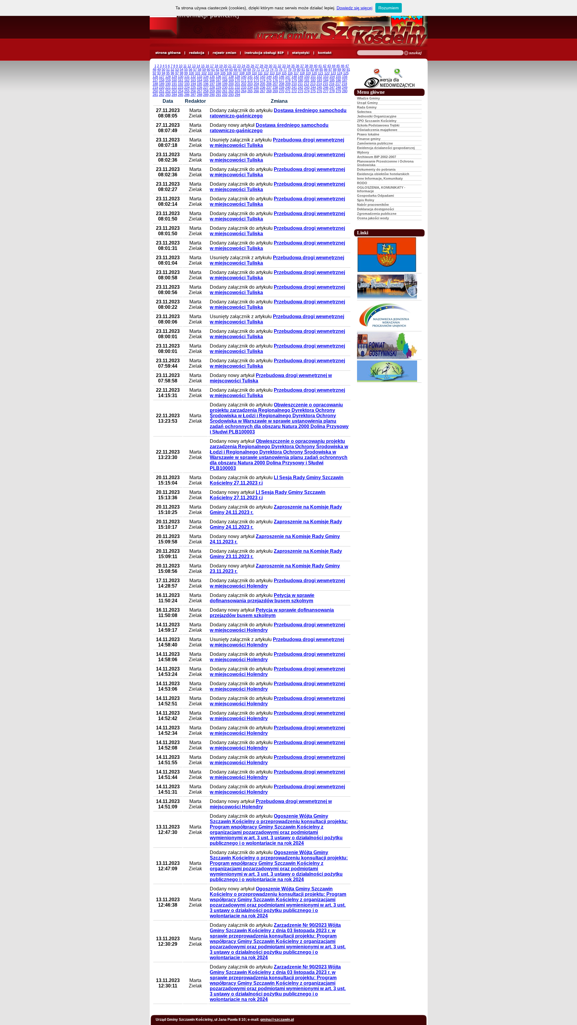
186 (338, 80)
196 (206, 84)
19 (221, 66)
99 (186, 73)
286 (187, 94)
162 (187, 80)
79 (294, 69)
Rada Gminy (367, 107)
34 (288, 66)
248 (338, 87)
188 (155, 84)
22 (234, 66)
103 (210, 73)
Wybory (363, 152)
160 (174, 80)
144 (269, 76)
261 (224, 91)
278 (332, 91)
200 (231, 84)
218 (344, 84)
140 (243, 76)
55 (186, 69)
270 (281, 91)
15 (203, 66)
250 (155, 91)
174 (262, 80)
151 (313, 76)
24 (243, 66)
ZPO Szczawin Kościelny (376, 121)
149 (300, 76)
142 (256, 76)
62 (217, 69)
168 (224, 80)
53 (177, 69)
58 (199, 69)
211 (300, 84)
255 (187, 91)
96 (172, 73)
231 (231, 87)
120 (314, 73)
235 (256, 87)
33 (284, 66)
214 (319, 84)
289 (206, 94)
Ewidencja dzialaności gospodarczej (386, 148)
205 (262, 84)
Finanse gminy (368, 139)
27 (257, 66)
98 (181, 73)
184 (325, 80)
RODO (362, 183)
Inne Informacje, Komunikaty (380, 178)
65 (231, 69)
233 (243, 87)
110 (254, 73)
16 (207, 66)
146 (281, 76)
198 (218, 84)
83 (312, 69)
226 (199, 87)
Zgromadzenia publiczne (376, 213)
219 (155, 87)
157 (155, 80)
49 (159, 69)
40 (315, 66)
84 (317, 69)
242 (300, 87)
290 (212, 94)
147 (288, 76)
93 (159, 73)
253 (174, 91)
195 (199, 84)
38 (306, 66)
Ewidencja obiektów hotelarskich (383, 174)
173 (256, 80)
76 (280, 69)
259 (212, 91)
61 (213, 69)
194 (193, 84)
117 (296, 73)
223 (180, 87)
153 (325, 76)
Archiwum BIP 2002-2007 (376, 157)
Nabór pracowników (373, 204)
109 (248, 73)
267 (262, 91)
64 (226, 69)
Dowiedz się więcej (354, 7)
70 (253, 69)
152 (319, 76)
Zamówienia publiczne (375, 143)
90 (344, 69)
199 (224, 84)
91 (348, 69)
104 (216, 73)
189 (161, 84)
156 (344, 76)
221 (168, 87)
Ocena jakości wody (373, 218)
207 (275, 84)
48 (154, 69)
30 (270, 66)
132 (193, 76)
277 (325, 91)
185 (332, 80)
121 (320, 73)
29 (266, 66)
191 (174, 84)
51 (168, 69)
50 (163, 69)
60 (208, 69)
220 (161, 87)
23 (239, 66)
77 (285, 69)
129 (174, 76)
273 (300, 91)
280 (344, 91)
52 (172, 69)
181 (307, 80)
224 (187, 87)
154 (332, 76)
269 (275, 91)
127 (161, 76)
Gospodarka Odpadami (375, 195)
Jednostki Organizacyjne (376, 116)
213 (313, 84)
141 (250, 76)
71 (258, 69)
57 (195, 69)
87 (330, 69)
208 (281, 84)
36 (297, 66)
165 (206, 80)
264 (243, 91)
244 (313, 87)
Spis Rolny (365, 200)
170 (237, 80)
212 (306, 84)
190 (168, 84)
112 (266, 73)
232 (237, 87)
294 (237, 94)
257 (199, 91)
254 (180, 91)
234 (250, 87)
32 (279, 66)
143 (262, 76)
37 (302, 66)
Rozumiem (388, 7)
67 (240, 69)
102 (204, 73)
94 (163, 73)
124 (339, 73)
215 (325, 84)
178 (288, 80)
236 (262, 87)
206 (269, 84)
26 (252, 66)
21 (230, 66)
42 (324, 66)
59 (204, 69)
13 (194, 66)
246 (325, 87)
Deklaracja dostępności (375, 209)
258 (206, 91)
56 (190, 69)
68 (244, 69)
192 (180, 84)
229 (218, 87)
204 (256, 84)
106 (229, 73)
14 (198, 66)
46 (342, 66)
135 (212, 76)
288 (199, 94)
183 (319, 80)
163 (193, 80)
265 (250, 91)
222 (174, 87)
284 (174, 94)
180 (300, 80)
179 (294, 80)
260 (218, 91)
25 (248, 66)
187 (344, 80)
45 (338, 66)
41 (320, 66)
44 (333, 66)
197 (212, 84)
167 (218, 80)
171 (243, 80)
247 (332, 87)
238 (275, 87)
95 (168, 73)
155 (338, 76)
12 (189, 66)
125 (346, 73)
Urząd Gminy (367, 103)
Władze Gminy (368, 98)
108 (242, 73)
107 (235, 73)
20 (225, 66)
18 (216, 66)
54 (181, 69)
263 (237, 91)
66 (235, 69)
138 (231, 76)
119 (308, 73)
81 (303, 69)
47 (347, 66)
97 (177, 73)
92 (154, 73)
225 (193, 87)
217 (338, 84)
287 (193, 94)
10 (180, 66)
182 (313, 80)
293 (231, 94)
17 (212, 66)
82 (308, 69)
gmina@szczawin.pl (277, 1019)
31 (275, 66)
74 (271, 69)
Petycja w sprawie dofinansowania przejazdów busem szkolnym (262, 598)
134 (206, 76)
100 (191, 73)
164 (199, 80)
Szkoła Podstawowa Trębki (378, 125)
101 (197, 73)
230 (224, 87)
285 (180, 94)
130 (180, 76)
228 (212, 87)
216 (331, 84)
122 (327, 73)
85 (321, 69)
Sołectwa (364, 112)
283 (168, 94)
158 (161, 80)
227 (206, 87)
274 (307, 91)
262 (231, 91)
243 (307, 87)
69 (249, 69)
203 (250, 84)
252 (168, 91)
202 (243, 84)
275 (313, 91)
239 (281, 87)
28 (261, 66)
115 (284, 73)
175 (269, 80)
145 (275, 76)
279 (338, 91)
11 (185, 66)
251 (161, 91)
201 (237, 84)
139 (237, 76)
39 (311, 66)
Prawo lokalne (368, 134)
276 (319, 91)
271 (288, 91)
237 (269, 87)
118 (302, 73)
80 (299, 69)
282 (161, 94)
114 (278, 73)
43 (329, 66)
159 (168, 80)
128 (168, 76)
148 (294, 76)
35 (293, 66)
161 (180, 80)
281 (155, 94)
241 (294, 87)
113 (272, 73)
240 (288, 87)
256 (193, 91)
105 (223, 73)
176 (275, 80)
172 (250, 80)
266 (256, 91)
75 (276, 69)
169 (231, 80)
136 (218, 76)
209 (288, 84)
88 (335, 69)
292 (224, 94)
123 (333, 73)
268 (269, 91)
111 (260, 73)
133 (199, 76)
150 (307, 76)
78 (290, 69)
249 (344, 87)
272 (294, 91)
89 (339, 69)
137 (224, 76)
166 (212, 80)
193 (187, 84)
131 (187, 76)
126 (155, 76)
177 (281, 80)
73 (267, 69)
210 (294, 84)
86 (326, 69)
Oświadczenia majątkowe (377, 130)
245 (319, 87)
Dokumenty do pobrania (376, 169)
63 (222, 69)
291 (218, 94)
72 (262, 69)
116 (290, 73)
